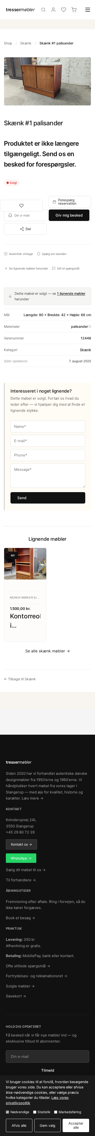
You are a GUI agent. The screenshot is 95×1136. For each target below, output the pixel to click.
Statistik (44, 1112)
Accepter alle (75, 1125)
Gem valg (47, 1125)
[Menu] (88, 10)
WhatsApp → (21, 858)
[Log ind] (53, 10)
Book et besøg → (20, 918)
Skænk (25, 43)
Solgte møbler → (20, 986)
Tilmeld (47, 1070)
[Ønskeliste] (63, 10)
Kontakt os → (21, 844)
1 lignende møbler (71, 293)
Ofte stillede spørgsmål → (28, 966)
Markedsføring (70, 1112)
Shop (8, 43)
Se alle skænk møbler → (47, 650)
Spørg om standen (54, 254)
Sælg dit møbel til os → (26, 869)
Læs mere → (32, 798)
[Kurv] (74, 10)
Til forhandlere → (21, 880)
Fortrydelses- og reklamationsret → (36, 976)
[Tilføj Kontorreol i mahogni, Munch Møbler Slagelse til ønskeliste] (38, 556)
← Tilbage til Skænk (20, 679)
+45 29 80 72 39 (20, 832)
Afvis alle (19, 1125)
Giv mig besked (69, 215)
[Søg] (43, 10)
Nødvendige (19, 1112)
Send (21, 498)
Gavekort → (16, 996)
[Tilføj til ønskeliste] (21, 205)
